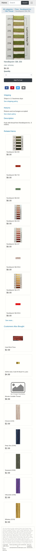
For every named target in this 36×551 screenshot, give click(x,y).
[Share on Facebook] (7, 87)
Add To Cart (18, 80)
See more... (9, 320)
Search (25, 3)
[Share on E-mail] (24, 87)
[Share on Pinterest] (12, 87)
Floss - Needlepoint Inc (23, 9)
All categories (8, 9)
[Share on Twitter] (18, 87)
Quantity (7, 71)
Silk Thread (9, 11)
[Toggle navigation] (31, 3)
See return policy (10, 114)
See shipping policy (11, 101)
